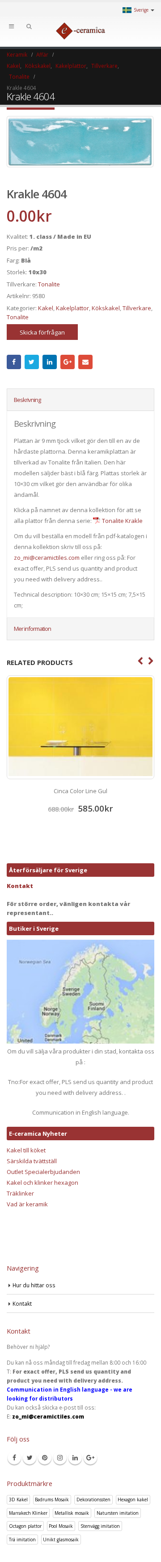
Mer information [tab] (32, 629)
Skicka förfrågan (42, 332)
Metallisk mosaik (72, 1513)
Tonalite (49, 284)
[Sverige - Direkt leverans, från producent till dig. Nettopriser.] (80, 31)
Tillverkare (137, 308)
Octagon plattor (25, 1526)
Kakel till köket (26, 1150)
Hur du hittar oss (34, 1285)
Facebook (14, 362)
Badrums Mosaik (52, 1499)
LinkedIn (49, 362)
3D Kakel (18, 1499)
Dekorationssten (93, 1499)
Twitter (32, 362)
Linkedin (75, 1457)
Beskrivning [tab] (27, 400)
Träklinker (20, 1193)
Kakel (45, 308)
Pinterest (44, 1457)
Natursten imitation (118, 1513)
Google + (67, 362)
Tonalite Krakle (122, 521)
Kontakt (20, 886)
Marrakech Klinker (28, 1513)
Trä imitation (22, 1539)
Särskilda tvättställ (32, 1161)
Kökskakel (106, 308)
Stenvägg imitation (100, 1526)
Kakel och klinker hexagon (42, 1182)
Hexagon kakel (133, 1499)
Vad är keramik (27, 1204)
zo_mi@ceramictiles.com (47, 557)
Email (85, 362)
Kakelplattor (72, 308)
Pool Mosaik (61, 1526)
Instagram (60, 1457)
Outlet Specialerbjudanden (43, 1172)
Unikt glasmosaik (61, 1539)
